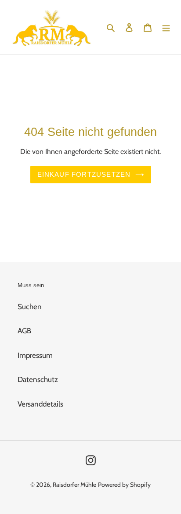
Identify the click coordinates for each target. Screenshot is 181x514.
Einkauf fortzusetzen (84, 174)
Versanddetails (40, 404)
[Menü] (166, 27)
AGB (24, 330)
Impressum (35, 355)
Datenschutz (38, 379)
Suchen (30, 306)
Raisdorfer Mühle (74, 485)
